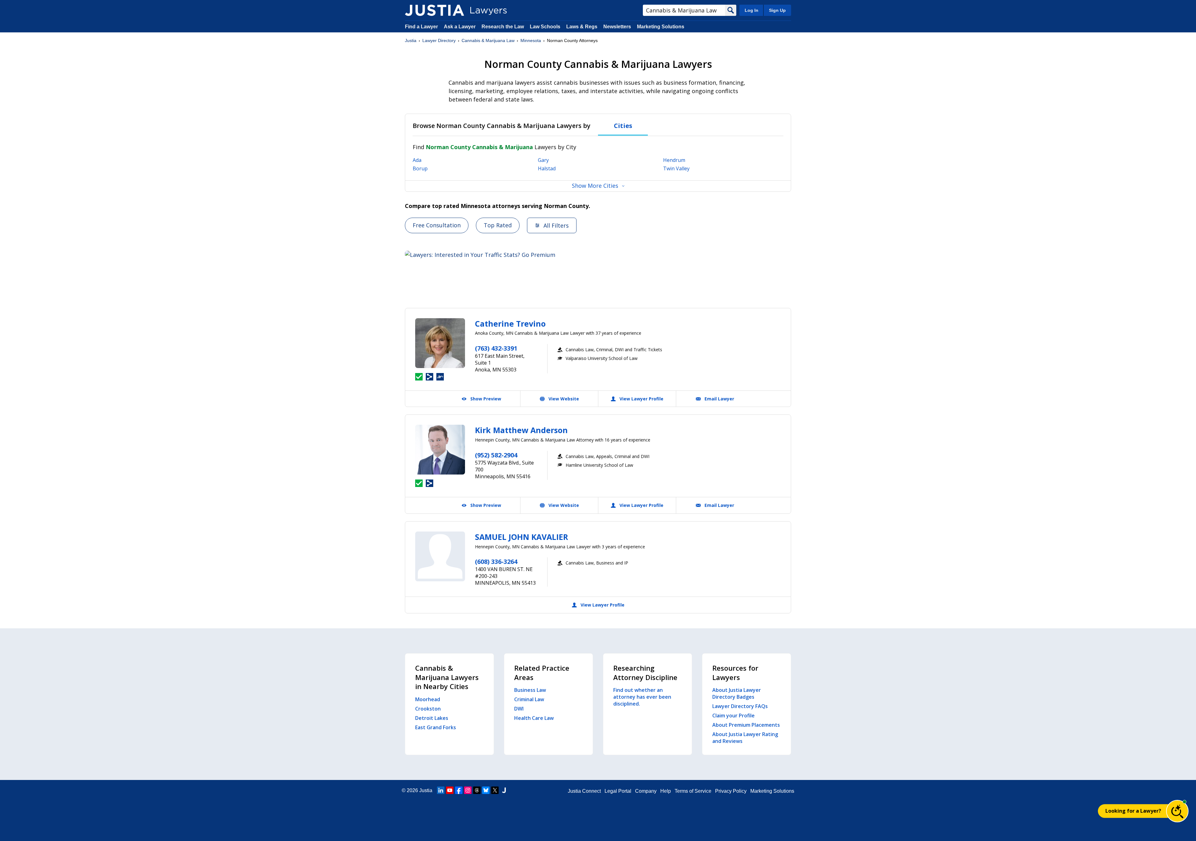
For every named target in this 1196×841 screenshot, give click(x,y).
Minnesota (530, 40)
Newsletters (617, 26)
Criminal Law (529, 699)
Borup (420, 168)
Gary (543, 160)
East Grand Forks (435, 727)
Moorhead (427, 699)
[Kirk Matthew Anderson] (440, 450)
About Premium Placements (746, 724)
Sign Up (777, 10)
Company (646, 791)
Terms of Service (693, 791)
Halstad (547, 168)
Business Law (530, 690)
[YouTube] (449, 790)
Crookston (428, 708)
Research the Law (503, 26)
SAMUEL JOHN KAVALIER (521, 537)
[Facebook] (459, 790)
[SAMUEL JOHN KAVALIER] (440, 556)
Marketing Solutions (660, 26)
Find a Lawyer (421, 26)
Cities (623, 125)
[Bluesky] (486, 790)
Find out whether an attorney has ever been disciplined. (642, 697)
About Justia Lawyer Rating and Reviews (745, 737)
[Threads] (477, 790)
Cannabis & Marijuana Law (488, 40)
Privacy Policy (731, 791)
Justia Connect (584, 791)
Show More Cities (595, 185)
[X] (495, 790)
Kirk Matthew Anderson (521, 430)
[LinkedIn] (440, 790)
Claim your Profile (733, 715)
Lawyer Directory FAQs (740, 706)
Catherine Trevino (510, 323)
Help (665, 791)
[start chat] (1177, 811)
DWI (519, 708)
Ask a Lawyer (460, 26)
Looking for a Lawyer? (1133, 810)
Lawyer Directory (439, 40)
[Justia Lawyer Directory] (434, 10)
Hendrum (674, 160)
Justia (410, 40)
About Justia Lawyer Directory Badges (736, 693)
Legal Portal (618, 791)
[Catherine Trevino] (440, 343)
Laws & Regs (581, 26)
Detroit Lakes (431, 718)
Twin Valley (676, 168)
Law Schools (545, 26)
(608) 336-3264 (496, 561)
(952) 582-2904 (496, 455)
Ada (417, 160)
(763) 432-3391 (496, 348)
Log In (751, 10)
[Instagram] (468, 790)
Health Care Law (534, 718)
